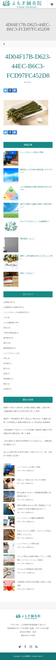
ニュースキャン (9, 353)
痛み (5, 384)
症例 (5, 374)
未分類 (6, 363)
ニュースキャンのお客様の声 (15, 312)
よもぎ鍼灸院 (8, 323)
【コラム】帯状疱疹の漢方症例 (29, 569)
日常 (5, 358)
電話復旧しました (27, 239)
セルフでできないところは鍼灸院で (34, 221)
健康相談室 (7, 348)
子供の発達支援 (9, 333)
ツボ (5, 317)
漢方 (5, 343)
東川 (5, 368)
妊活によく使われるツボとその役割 (31, 480)
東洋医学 (7, 338)
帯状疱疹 (7, 379)
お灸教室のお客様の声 (12, 307)
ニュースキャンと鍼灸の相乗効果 (30, 518)
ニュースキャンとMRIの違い (28, 544)
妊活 (5, 328)
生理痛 (6, 389)
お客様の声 (7, 302)
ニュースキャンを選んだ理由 (31, 152)
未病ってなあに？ (27, 273)
